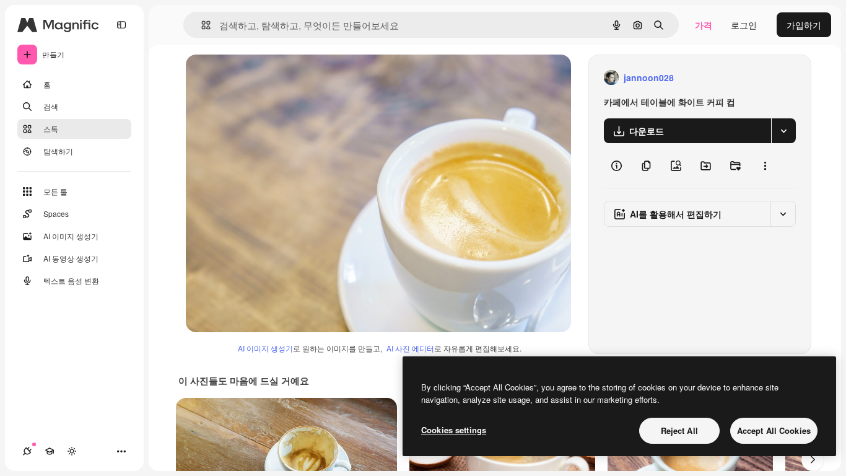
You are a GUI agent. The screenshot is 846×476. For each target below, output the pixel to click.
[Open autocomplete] (201, 25)
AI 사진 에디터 (410, 348)
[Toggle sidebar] (121, 25)
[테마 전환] (72, 451)
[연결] (27, 451)
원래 (257, 77)
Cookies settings (453, 430)
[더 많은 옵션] (764, 165)
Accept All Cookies (774, 430)
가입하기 (804, 25)
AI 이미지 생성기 (265, 348)
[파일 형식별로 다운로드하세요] (783, 130)
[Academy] (49, 451)
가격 (703, 25)
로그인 (744, 25)
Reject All (679, 430)
